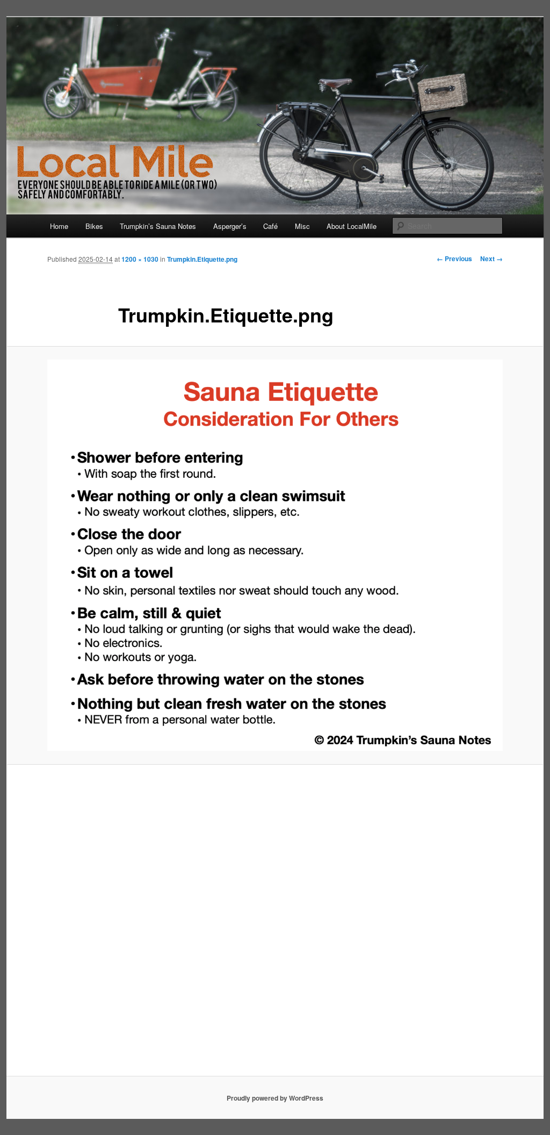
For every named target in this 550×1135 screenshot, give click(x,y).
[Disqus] (275, 925)
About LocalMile (352, 226)
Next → (491, 258)
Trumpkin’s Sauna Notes (158, 226)
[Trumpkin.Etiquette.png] (275, 555)
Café (270, 226)
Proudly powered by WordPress (275, 1098)
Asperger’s (230, 226)
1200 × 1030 (139, 259)
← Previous (454, 258)
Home (59, 226)
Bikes (94, 226)
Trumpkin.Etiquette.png (202, 259)
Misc (302, 226)
